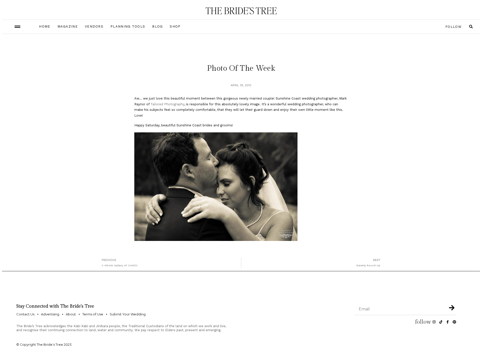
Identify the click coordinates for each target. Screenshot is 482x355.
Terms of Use (92, 314)
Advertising (50, 314)
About (71, 314)
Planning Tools (127, 26)
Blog (157, 26)
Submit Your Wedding (128, 314)
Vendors (94, 26)
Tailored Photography (167, 104)
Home (44, 26)
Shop (175, 26)
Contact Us (25, 314)
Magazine (67, 26)
